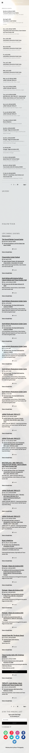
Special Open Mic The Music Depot (13, 635)
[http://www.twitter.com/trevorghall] (17, 737)
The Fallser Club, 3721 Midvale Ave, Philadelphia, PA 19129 (11, 545)
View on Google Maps (7, 252)
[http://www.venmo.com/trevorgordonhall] (14, 742)
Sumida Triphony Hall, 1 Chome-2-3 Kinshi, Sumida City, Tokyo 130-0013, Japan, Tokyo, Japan (13, 420)
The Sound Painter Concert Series (12, 239)
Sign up (14, 723)
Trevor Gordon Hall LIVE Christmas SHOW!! (13, 656)
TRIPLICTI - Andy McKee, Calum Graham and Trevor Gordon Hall (12, 684)
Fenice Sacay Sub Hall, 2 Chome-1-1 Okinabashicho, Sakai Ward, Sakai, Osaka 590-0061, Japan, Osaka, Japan (13, 522)
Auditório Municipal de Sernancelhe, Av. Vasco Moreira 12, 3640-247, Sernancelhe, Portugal (13, 618)
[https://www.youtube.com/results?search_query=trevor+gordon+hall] (6, 737)
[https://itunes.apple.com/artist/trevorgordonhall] (12, 733)
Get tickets (14, 671)
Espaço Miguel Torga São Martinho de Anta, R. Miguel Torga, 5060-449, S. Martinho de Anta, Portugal (13, 596)
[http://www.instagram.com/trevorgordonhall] (17, 733)
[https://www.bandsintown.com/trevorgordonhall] (12, 737)
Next (24, 184)
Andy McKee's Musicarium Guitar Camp (14, 301)
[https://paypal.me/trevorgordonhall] (23, 737)
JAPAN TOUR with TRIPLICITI (11, 414)
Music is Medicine (7, 540)
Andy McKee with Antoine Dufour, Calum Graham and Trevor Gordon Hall (14, 279)
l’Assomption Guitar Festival (11, 257)
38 (17, 184)
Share (15, 249)
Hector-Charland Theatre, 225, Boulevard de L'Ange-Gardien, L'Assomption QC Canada (13, 262)
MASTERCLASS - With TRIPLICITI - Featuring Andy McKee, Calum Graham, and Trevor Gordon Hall (14, 464)
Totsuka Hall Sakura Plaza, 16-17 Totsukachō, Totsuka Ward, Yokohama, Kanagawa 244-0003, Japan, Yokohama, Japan (13, 444)
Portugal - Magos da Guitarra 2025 (12, 566)
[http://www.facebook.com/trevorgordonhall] (23, 733)
